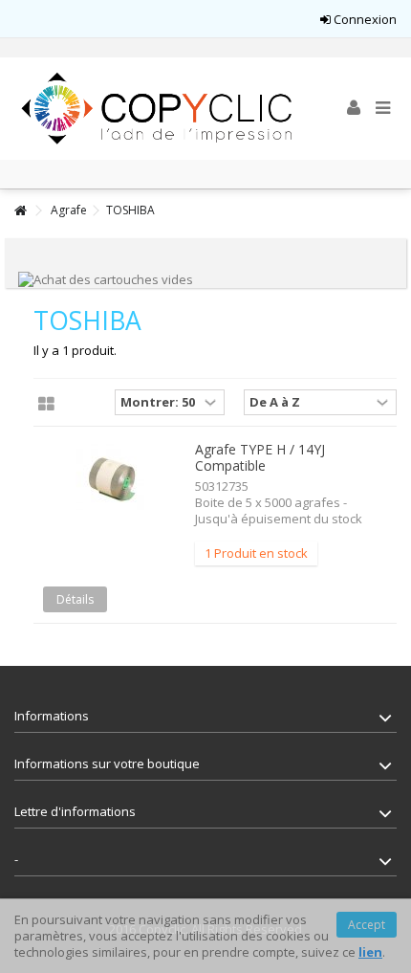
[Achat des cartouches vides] (105, 278)
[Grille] (46, 404)
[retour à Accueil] (20, 211)
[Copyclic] (157, 108)
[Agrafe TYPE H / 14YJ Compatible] (112, 479)
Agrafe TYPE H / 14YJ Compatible (260, 457)
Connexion (364, 19)
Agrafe (69, 210)
